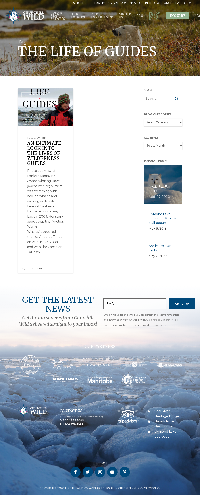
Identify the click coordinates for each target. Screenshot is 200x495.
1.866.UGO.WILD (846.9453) (84, 416)
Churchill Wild (33, 268)
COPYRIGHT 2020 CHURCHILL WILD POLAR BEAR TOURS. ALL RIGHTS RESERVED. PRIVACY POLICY (100, 488)
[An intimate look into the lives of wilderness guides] (45, 180)
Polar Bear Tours (36, 94)
